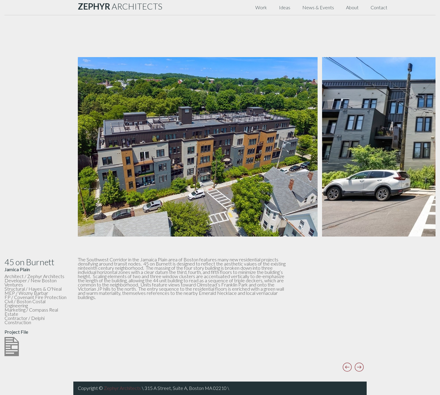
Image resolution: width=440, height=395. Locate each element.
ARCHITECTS (120, 6)
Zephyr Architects (122, 388)
